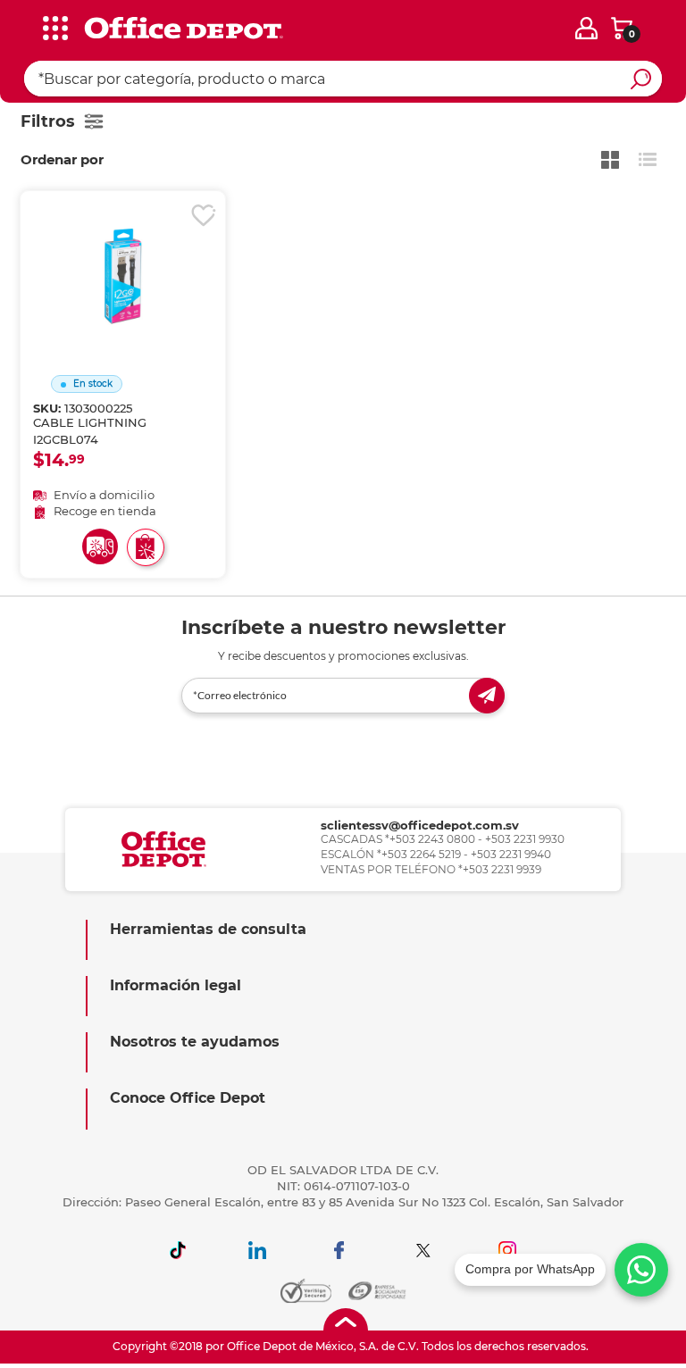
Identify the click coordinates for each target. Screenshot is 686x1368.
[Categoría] (27, 26)
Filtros (48, 121)
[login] (586, 28)
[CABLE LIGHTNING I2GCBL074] (122, 254)
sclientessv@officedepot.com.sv (420, 825)
